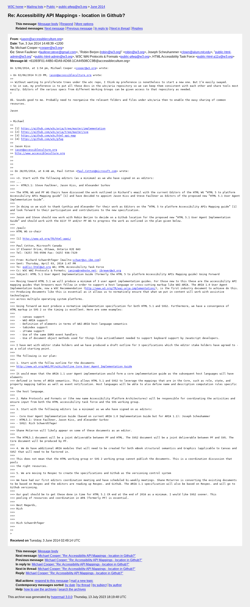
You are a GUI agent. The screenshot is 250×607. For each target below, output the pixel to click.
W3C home (15, 6)
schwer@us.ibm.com (86, 259)
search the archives (72, 589)
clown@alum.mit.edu (196, 52)
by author (115, 585)
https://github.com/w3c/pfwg (42, 139)
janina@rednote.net (82, 270)
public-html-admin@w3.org (53, 56)
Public (50, 6)
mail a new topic (82, 580)
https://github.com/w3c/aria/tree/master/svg (54, 132)
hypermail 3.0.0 (61, 597)
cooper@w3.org (51, 47)
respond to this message (52, 580)
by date (70, 585)
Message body (48, 24)
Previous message (79, 28)
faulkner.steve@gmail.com (57, 52)
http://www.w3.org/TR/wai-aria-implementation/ (120, 288)
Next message (54, 28)
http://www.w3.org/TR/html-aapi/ (47, 238)
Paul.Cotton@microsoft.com (96, 171)
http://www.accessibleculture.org (40, 153)
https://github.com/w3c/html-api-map (48, 135)
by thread (83, 585)
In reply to (101, 28)
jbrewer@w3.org (110, 270)
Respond (66, 24)
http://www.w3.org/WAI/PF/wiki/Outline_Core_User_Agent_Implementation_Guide (74, 366)
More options (84, 24)
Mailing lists (35, 6)
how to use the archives (40, 589)
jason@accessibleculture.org (41, 39)
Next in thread (120, 28)
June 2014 (97, 6)
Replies (137, 28)
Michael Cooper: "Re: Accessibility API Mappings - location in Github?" (87, 555)
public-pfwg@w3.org (73, 6)
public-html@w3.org (37, 267)
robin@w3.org (110, 52)
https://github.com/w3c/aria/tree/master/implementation (63, 128)
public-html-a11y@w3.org (215, 56)
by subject (100, 585)
